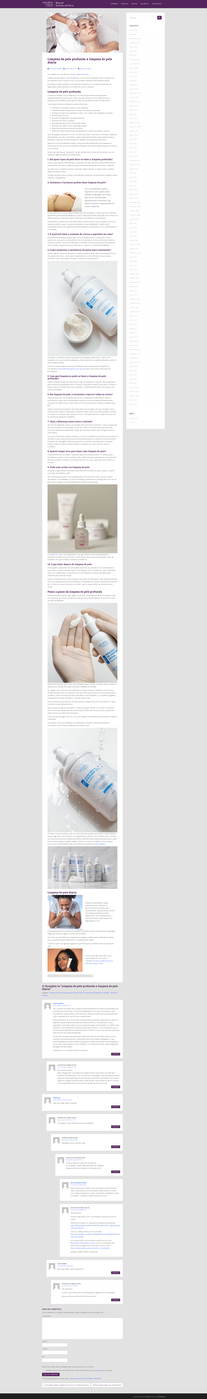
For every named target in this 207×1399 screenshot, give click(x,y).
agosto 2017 (133, 316)
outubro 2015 (134, 396)
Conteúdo (114, 4)
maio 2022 (133, 148)
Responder (115, 1054)
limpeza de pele (53, 976)
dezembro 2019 (134, 253)
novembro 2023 (135, 93)
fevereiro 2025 (134, 60)
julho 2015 (133, 400)
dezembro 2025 (134, 38)
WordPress (161, 1397)
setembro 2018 (134, 282)
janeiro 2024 (133, 89)
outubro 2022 (134, 131)
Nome (45, 1341)
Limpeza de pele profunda (84, 976)
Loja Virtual (144, 4)
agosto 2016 (133, 366)
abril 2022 (132, 152)
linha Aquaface (100, 844)
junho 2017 (133, 324)
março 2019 (133, 270)
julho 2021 (133, 173)
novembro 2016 (135, 354)
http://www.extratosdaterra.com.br (83, 1243)
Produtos (124, 4)
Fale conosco (157, 4)
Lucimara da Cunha (82, 74)
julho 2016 (133, 370)
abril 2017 (132, 333)
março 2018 (133, 295)
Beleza (82, 69)
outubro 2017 (134, 307)
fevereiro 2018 (134, 299)
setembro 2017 (134, 312)
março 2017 (133, 337)
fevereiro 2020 (134, 244)
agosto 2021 (133, 169)
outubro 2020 (134, 211)
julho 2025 (133, 47)
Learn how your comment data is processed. (85, 1378)
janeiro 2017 (133, 345)
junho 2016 (133, 375)
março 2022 (133, 156)
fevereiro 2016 (134, 392)
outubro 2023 (134, 97)
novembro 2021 (135, 160)
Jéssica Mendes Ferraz (79, 1183)
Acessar (132, 422)
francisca (56, 1098)
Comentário (47, 1316)
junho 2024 (133, 72)
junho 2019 (133, 261)
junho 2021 (133, 177)
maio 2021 (133, 181)
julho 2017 (133, 320)
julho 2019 (133, 257)
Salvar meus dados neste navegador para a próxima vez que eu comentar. (68, 1367)
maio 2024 (133, 76)
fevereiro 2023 (134, 123)
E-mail (45, 1349)
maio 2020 (133, 232)
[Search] (159, 18)
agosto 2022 (133, 135)
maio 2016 (133, 379)
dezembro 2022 (134, 127)
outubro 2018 (134, 278)
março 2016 (133, 387)
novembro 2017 (135, 303)
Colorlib (147, 1397)
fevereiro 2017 (134, 341)
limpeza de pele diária (67, 976)
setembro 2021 (134, 165)
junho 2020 (133, 228)
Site (43, 1357)
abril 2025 (132, 55)
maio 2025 (133, 51)
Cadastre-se (133, 418)
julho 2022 (133, 139)
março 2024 (133, 85)
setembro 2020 (134, 215)
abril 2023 (132, 114)
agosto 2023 (133, 106)
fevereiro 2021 (134, 194)
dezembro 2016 (134, 349)
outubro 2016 (134, 358)
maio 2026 (133, 30)
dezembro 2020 (134, 202)
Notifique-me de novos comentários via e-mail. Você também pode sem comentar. (79, 1370)
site (61, 944)
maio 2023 (133, 110)
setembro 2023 (134, 102)
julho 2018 (133, 291)
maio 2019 (133, 265)
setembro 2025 (134, 43)
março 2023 (133, 118)
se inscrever (97, 1370)
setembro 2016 (134, 362)
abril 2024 (132, 81)
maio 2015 (133, 404)
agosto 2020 (133, 219)
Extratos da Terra (70, 69)
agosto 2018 (133, 286)
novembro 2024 (135, 64)
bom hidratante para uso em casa (71, 369)
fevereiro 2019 (134, 274)
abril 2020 (132, 236)
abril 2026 (132, 34)
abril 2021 (132, 186)
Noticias (134, 4)
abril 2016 (132, 383)
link (55, 844)
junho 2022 (133, 144)
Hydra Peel (54, 554)
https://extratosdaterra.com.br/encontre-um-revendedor (90, 1248)
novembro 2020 (135, 207)
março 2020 (133, 240)
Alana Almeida (58, 1003)
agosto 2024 (133, 68)
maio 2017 (133, 328)
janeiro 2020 (133, 249)
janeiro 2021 (133, 198)
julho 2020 (133, 223)
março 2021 (133, 190)
